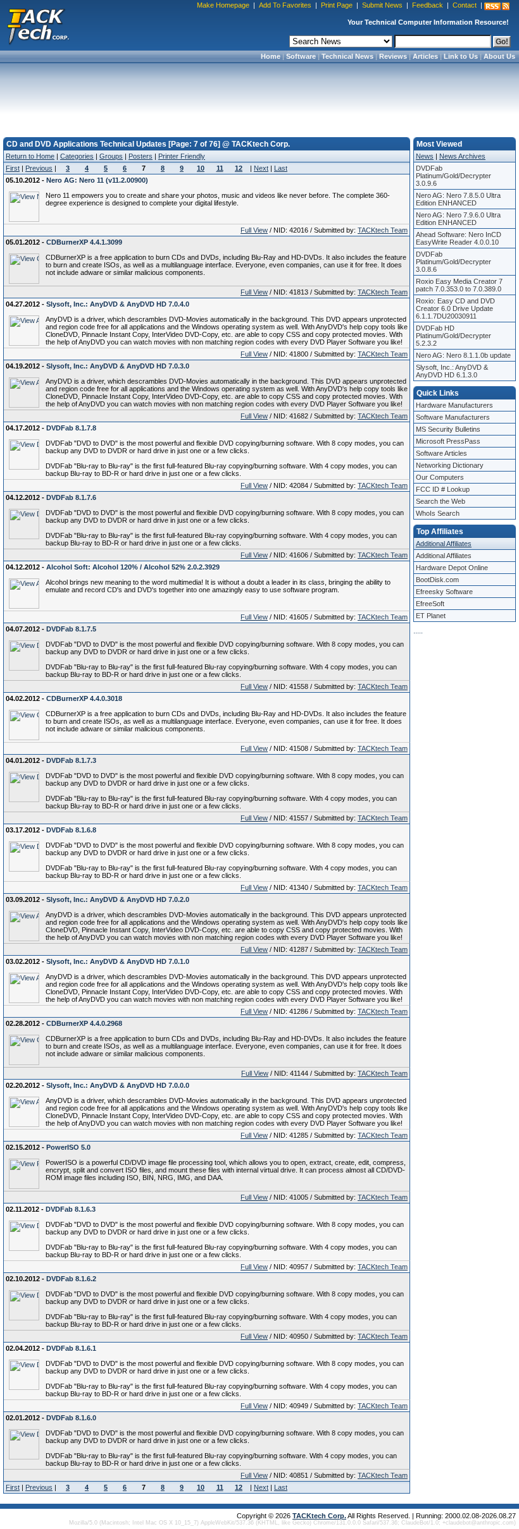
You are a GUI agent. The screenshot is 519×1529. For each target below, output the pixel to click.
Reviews (393, 56)
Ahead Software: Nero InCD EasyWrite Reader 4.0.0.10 (458, 238)
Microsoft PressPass (448, 441)
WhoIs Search (438, 513)
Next (261, 168)
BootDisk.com (437, 579)
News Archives (462, 156)
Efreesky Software (444, 591)
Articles (425, 56)
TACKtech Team (383, 230)
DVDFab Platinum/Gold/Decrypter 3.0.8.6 (453, 261)
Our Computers (440, 477)
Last (280, 168)
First (13, 168)
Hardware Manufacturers (454, 405)
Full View (254, 230)
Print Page (337, 5)
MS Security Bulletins (448, 429)
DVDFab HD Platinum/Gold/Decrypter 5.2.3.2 (453, 335)
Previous (39, 168)
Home (270, 56)
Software (301, 56)
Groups (111, 156)
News (425, 156)
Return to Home (30, 156)
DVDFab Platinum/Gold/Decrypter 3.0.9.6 (453, 175)
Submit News (382, 5)
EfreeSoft (430, 603)
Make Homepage (223, 5)
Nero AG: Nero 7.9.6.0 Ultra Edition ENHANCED (458, 218)
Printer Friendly (181, 156)
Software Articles (441, 453)
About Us (499, 56)
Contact (465, 5)
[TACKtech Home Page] (38, 25)
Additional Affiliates (444, 543)
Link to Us (461, 56)
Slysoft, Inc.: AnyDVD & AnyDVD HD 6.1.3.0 (452, 371)
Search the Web (440, 501)
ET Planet (431, 615)
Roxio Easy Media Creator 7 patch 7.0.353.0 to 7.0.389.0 (459, 285)
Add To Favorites (285, 5)
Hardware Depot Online (452, 567)
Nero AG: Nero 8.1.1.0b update (463, 355)
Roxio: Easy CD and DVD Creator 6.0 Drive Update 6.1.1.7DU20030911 (455, 308)
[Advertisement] (259, 96)
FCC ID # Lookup (443, 489)
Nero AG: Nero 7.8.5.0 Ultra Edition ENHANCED (458, 199)
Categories (77, 156)
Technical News (347, 56)
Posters (140, 156)
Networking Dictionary (450, 465)
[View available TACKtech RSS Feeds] (497, 6)
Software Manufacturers (453, 417)
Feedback (427, 5)
